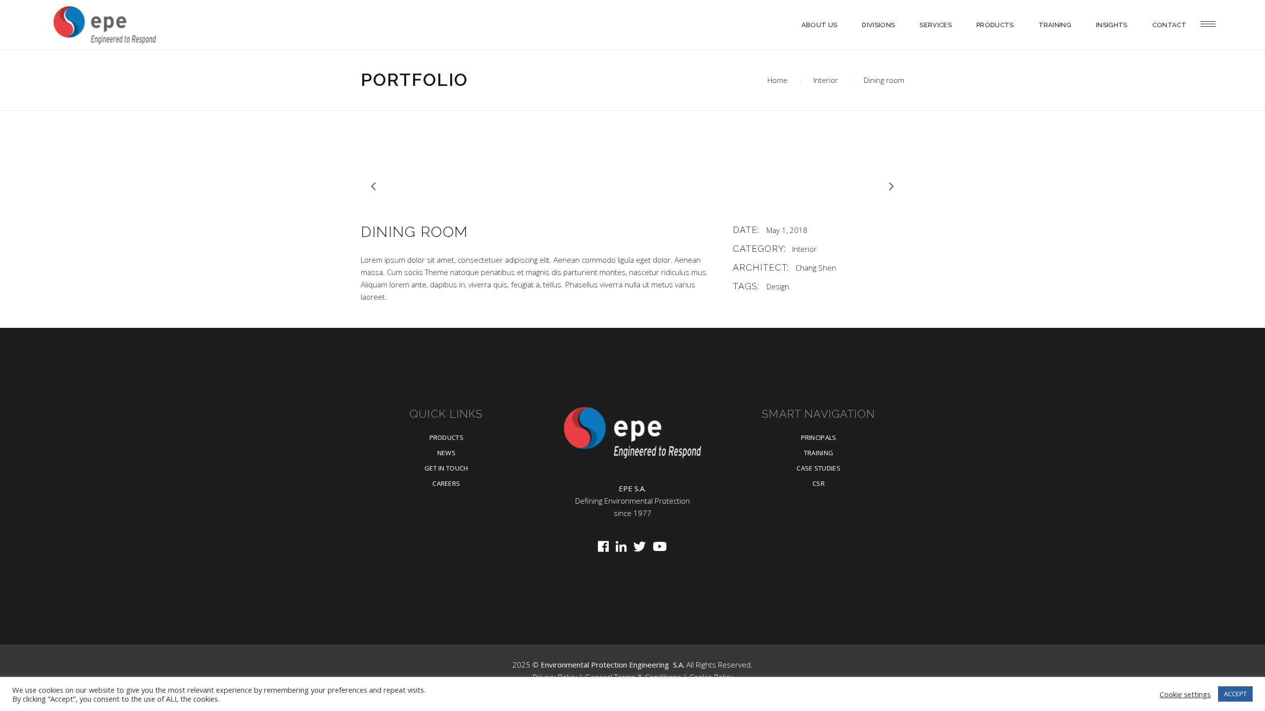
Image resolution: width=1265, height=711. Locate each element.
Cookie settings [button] (1185, 694)
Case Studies (819, 468)
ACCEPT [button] (1235, 693)
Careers (446, 483)
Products (446, 437)
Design (777, 286)
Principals (819, 437)
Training (819, 452)
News (446, 452)
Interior (825, 80)
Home (777, 80)
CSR (818, 483)
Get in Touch (446, 468)
